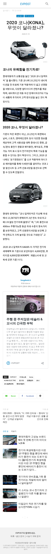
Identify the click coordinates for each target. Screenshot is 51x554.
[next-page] (27, 517)
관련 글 (5, 431)
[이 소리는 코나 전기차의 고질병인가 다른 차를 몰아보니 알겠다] (10, 493)
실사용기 (6, 10)
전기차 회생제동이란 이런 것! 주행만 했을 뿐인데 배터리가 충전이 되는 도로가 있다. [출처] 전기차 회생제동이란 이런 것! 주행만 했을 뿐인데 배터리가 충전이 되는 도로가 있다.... (33, 460)
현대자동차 (20, 384)
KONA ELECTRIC (10, 380)
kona (31, 377)
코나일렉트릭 (8, 384)
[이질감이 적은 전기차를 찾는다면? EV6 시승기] (10, 507)
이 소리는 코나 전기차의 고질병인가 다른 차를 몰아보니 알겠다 (32, 493)
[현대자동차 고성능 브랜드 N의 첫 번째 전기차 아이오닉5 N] (10, 440)
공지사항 (32, 543)
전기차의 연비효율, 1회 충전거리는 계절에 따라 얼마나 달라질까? (32, 480)
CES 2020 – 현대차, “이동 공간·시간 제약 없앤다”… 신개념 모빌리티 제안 (13, 417)
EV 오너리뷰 (16, 10)
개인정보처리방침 (21, 543)
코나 (37, 380)
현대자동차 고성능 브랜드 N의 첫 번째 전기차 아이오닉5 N (32, 440)
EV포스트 (23, 377)
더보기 (13, 431)
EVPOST (13, 377)
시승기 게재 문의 (33, 536)
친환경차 (30, 380)
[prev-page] (23, 517)
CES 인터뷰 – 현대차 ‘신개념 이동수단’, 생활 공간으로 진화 (37, 416)
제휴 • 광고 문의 (17, 536)
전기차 (21, 380)
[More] (40, 396)
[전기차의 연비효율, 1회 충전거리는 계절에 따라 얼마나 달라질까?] (10, 480)
